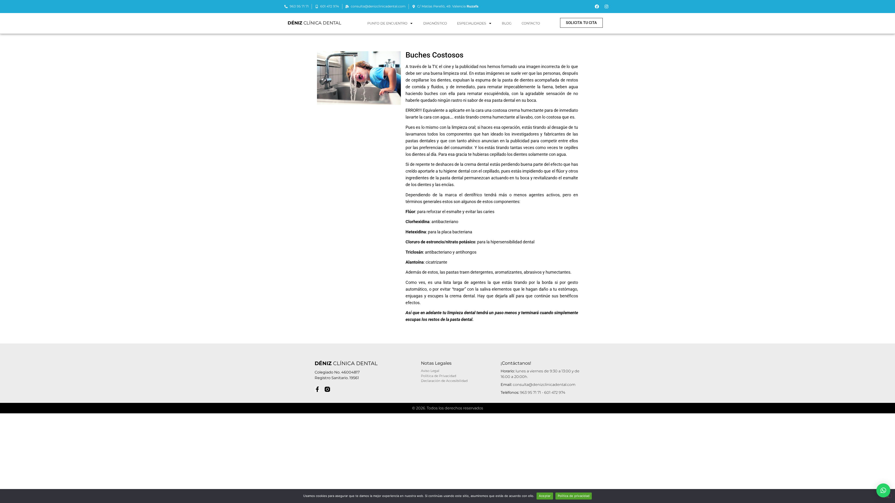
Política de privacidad (574, 496)
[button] (883, 490)
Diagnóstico (435, 23)
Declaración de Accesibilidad (444, 381)
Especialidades (471, 23)
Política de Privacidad (438, 376)
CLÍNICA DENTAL (314, 23)
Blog (507, 23)
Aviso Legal (430, 371)
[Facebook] (597, 6)
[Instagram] (606, 6)
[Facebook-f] (317, 389)
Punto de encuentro (387, 23)
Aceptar (545, 496)
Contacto (531, 23)
